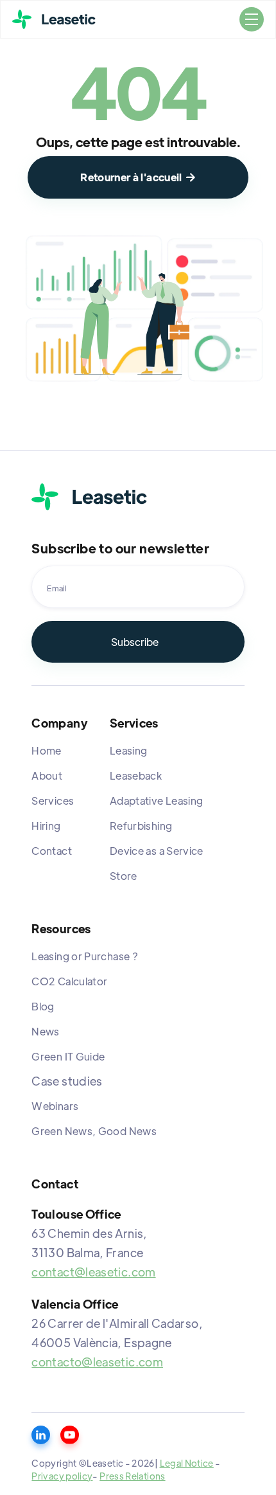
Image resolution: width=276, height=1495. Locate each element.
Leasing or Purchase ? (84, 956)
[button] (251, 19)
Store (123, 875)
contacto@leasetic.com (97, 1361)
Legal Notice (187, 1463)
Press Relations (132, 1476)
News (45, 1031)
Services (52, 800)
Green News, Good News (94, 1131)
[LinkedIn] (40, 1435)
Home (46, 750)
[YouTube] (69, 1435)
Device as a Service (156, 850)
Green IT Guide (68, 1056)
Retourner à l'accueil (138, 177)
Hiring (45, 825)
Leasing (129, 750)
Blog (42, 1006)
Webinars (54, 1106)
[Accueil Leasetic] (89, 496)
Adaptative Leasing (156, 800)
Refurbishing (141, 825)
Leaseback (136, 775)
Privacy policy (61, 1476)
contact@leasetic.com (93, 1271)
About (46, 775)
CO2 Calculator (69, 981)
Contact (51, 850)
